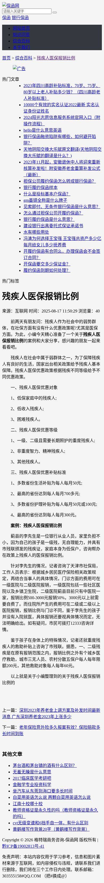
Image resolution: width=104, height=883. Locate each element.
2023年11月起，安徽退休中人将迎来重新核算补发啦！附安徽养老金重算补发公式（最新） (61, 168)
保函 (6, 17)
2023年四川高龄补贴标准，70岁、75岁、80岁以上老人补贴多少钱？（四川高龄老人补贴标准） (61, 92)
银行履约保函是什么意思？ (49, 219)
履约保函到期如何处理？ (46, 270)
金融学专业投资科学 (32, 784)
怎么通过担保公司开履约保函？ (53, 213)
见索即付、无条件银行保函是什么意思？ (61, 206)
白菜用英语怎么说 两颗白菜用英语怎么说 (52, 797)
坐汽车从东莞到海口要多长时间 (43, 791)
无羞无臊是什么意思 (32, 772)
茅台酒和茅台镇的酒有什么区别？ (45, 765)
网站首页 (21, 28)
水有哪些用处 (36, 232)
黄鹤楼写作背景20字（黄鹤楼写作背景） (51, 829)
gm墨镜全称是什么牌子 (45, 200)
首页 (6, 58)
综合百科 (21, 41)
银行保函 (20, 17)
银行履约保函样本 (40, 187)
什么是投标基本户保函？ (46, 194)
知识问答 (21, 34)
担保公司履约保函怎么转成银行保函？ (59, 181)
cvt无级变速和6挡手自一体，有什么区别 (50, 823)
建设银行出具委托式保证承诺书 (53, 226)
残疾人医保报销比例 (56, 58)
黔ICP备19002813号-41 (23, 846)
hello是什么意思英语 (42, 130)
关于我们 (21, 47)
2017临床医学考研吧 (32, 778)
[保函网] (10, 5)
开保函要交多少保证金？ (46, 264)
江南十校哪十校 (28, 803)
